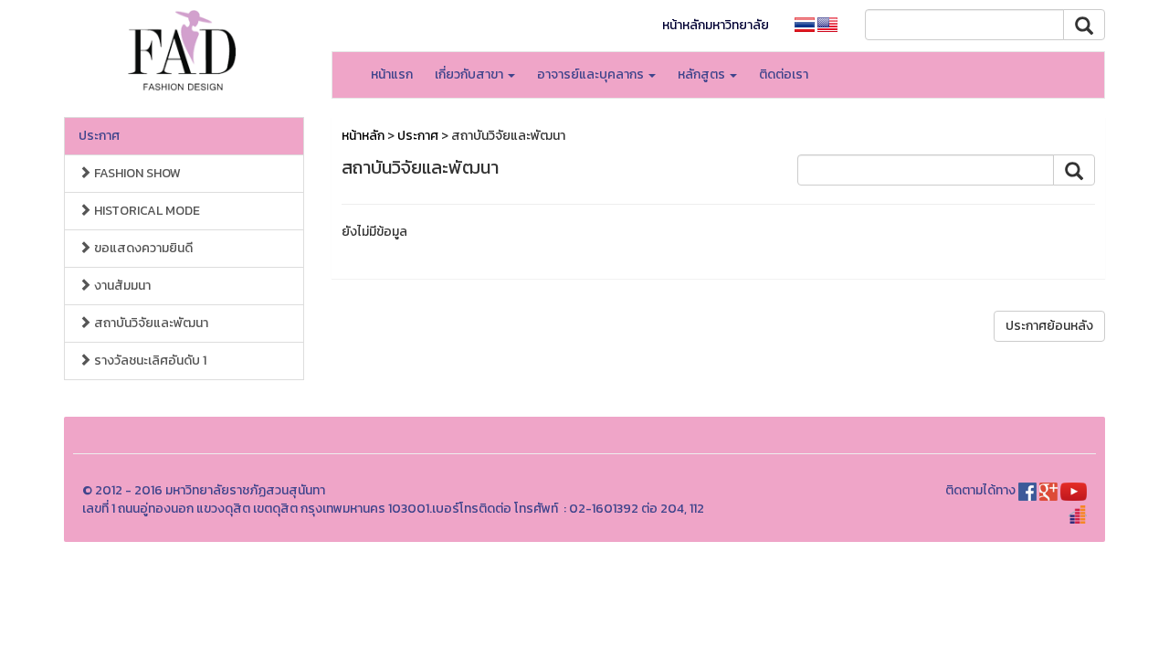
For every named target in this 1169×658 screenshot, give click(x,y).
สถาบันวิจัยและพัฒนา (149, 323)
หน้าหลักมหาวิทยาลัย (715, 25)
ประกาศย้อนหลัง (1049, 325)
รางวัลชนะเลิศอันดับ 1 (148, 360)
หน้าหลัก (363, 135)
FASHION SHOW (136, 173)
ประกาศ (99, 135)
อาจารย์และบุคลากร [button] (592, 74)
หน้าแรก (392, 74)
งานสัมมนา (121, 285)
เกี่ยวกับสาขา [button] (470, 74)
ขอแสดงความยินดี (142, 248)
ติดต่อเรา (783, 74)
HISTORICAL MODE (145, 210)
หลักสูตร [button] (703, 74)
